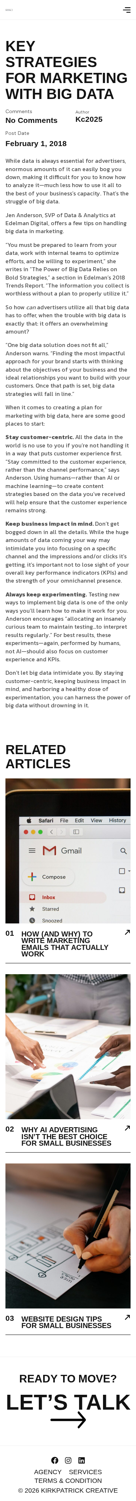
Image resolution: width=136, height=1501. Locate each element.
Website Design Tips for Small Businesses (66, 1322)
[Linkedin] (82, 1460)
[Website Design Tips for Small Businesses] (127, 1318)
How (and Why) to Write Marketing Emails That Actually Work (64, 944)
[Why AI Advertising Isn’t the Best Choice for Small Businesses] (127, 1129)
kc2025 (89, 119)
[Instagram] (68, 1460)
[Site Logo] (9, 9)
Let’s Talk (68, 1402)
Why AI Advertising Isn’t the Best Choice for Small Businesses (66, 1136)
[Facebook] (55, 1460)
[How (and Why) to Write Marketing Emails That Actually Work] (127, 933)
